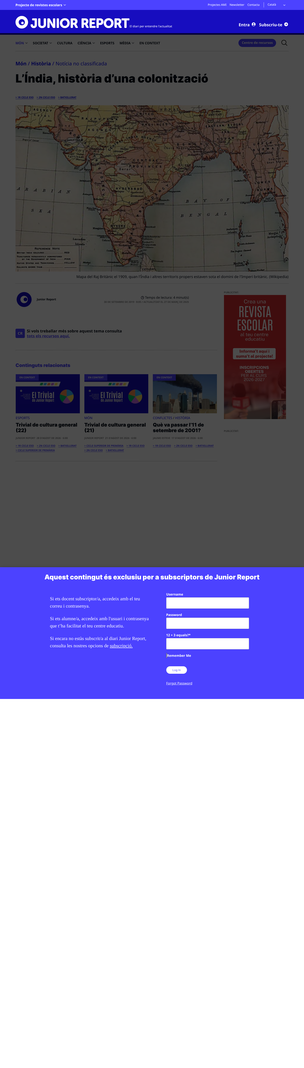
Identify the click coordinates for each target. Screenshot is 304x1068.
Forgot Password (179, 683)
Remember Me (179, 655)
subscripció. (121, 645)
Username (174, 594)
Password (174, 615)
